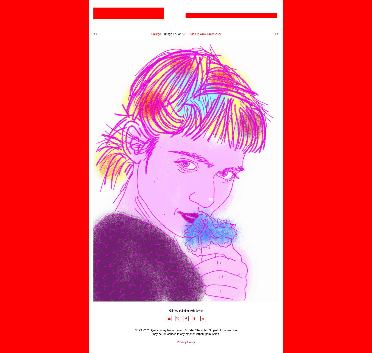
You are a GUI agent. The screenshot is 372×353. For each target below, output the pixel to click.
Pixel (194, 15)
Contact (265, 15)
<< (95, 34)
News (245, 15)
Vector (212, 15)
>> (277, 34)
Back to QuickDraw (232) (205, 34)
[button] (169, 318)
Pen (229, 15)
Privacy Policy (186, 342)
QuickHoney (128, 13)
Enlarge (156, 34)
